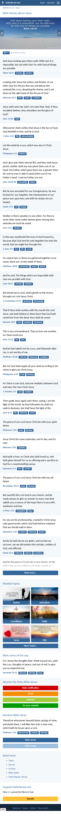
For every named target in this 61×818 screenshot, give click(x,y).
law (16, 340)
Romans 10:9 (9, 322)
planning (23, 673)
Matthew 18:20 (10, 266)
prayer (34, 267)
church (42, 267)
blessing (30, 374)
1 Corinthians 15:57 (12, 301)
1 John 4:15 (8, 136)
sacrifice (28, 469)
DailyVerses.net (8, 8)
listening (44, 733)
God (20, 392)
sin (16, 207)
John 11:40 (8, 119)
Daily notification (30, 688)
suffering (23, 357)
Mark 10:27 (8, 73)
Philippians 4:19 (10, 374)
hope (30, 511)
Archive (12, 769)
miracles (19, 73)
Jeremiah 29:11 (10, 673)
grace (21, 430)
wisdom (34, 733)
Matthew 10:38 (10, 357)
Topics (42, 3)
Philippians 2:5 (10, 154)
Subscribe (50, 3)
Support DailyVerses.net (17, 787)
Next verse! (30, 740)
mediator (28, 392)
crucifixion (36, 98)
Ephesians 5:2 (9, 469)
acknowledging (27, 136)
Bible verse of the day (16, 655)
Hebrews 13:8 (9, 447)
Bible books (14, 773)
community (24, 267)
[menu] (58, 4)
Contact (33, 808)
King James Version (18, 53)
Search (12, 765)
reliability (21, 448)
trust (22, 374)
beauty (41, 532)
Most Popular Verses (18, 777)
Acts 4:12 (7, 228)
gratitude (27, 301)
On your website (31, 705)
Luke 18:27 (8, 284)
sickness (28, 553)
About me (17, 808)
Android (30, 700)
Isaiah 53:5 (8, 207)
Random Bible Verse (15, 715)
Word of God (23, 733)
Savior (27, 98)
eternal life (22, 182)
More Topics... (30, 646)
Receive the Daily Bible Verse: (20, 682)
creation (22, 532)
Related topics (11, 583)
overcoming (38, 301)
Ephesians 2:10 (10, 532)
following (33, 357)
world (29, 249)
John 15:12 (8, 340)
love (16, 249)
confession (38, 322)
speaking (27, 322)
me (9, 792)
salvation (29, 73)
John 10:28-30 (9, 182)
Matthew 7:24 (9, 733)
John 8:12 (7, 413)
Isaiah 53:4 (8, 553)
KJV (5, 53)
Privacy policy (43, 808)
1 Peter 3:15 (8, 511)
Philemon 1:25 (10, 430)
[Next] (30, 565)
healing (23, 207)
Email (30, 694)
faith (20, 98)
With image (30, 746)
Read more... (30, 573)
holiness (22, 154)
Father (32, 182)
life (17, 136)
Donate (30, 799)
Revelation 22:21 (11, 486)
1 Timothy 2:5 (9, 392)
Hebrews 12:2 (9, 98)
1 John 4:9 (7, 249)
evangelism (21, 511)
